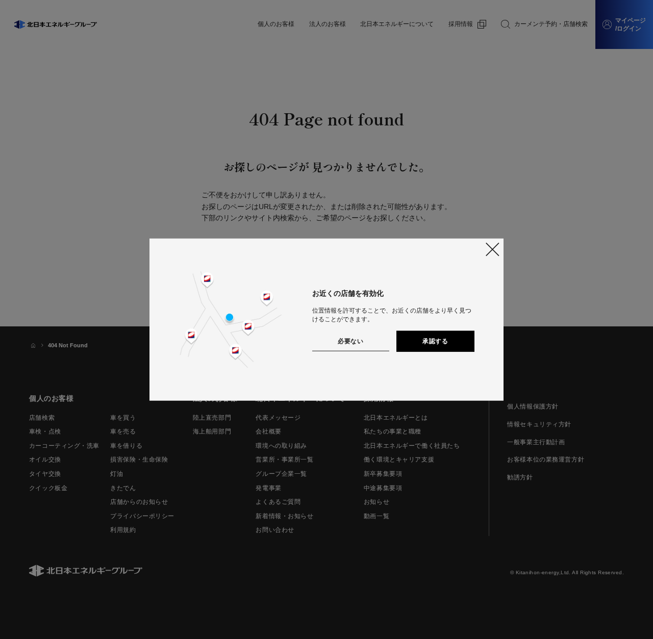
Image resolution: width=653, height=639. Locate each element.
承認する (435, 341)
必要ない (350, 341)
